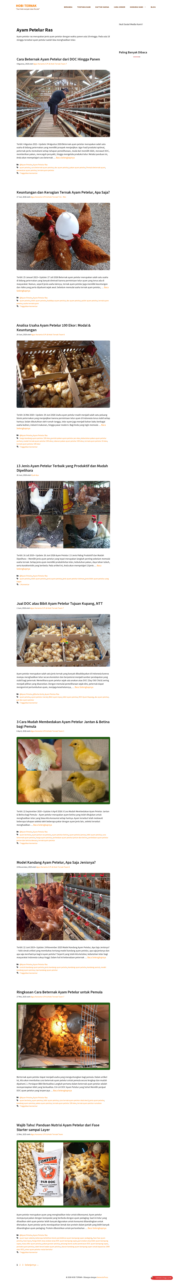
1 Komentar (24, 584)
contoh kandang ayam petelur (32, 967)
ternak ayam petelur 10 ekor (96, 441)
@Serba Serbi (38, 694)
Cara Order (119, 7)
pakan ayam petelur (77, 167)
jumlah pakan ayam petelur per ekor (65, 438)
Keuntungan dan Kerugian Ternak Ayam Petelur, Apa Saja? (63, 192)
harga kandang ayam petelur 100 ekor (35, 438)
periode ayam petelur (25, 1246)
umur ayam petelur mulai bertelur (39, 1249)
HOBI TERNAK (26, 5)
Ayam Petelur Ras (40, 164)
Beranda (68, 7)
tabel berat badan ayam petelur (48, 1246)
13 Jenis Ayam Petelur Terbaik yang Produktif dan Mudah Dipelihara (62, 468)
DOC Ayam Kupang (86, 697)
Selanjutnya (32, 1264)
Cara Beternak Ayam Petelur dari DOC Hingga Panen (58, 59)
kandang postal (93, 967)
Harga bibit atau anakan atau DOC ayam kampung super (54, 1241)
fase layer (27, 1241)
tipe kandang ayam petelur (47, 970)
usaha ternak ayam (31, 303)
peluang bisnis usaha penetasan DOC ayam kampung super (84, 1243)
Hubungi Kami (136, 7)
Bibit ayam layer (55, 697)
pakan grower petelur (51, 1243)
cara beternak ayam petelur (42, 167)
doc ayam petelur (61, 167)
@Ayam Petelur (26, 164)
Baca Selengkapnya (65, 157)
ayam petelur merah (39, 697)
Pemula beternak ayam (95, 167)
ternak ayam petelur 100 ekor (28, 444)
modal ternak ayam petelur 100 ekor (38, 441)
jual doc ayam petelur (25, 700)
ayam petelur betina (60, 834)
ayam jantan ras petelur (41, 834)
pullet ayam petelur (89, 300)
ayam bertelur (25, 834)
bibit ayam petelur (38, 300)
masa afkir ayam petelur (31, 1243)
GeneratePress (102, 1277)
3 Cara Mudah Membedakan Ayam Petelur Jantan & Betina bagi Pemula (63, 724)
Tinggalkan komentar (29, 173)
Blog (153, 7)
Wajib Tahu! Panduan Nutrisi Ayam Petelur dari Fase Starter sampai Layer (58, 1127)
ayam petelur (25, 167)
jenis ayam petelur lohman (73, 578)
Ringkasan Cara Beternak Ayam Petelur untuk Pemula (60, 992)
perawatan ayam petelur (27, 170)
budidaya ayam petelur (56, 300)
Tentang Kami (84, 7)
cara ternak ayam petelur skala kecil (74, 1100)
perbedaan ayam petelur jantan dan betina (70, 837)
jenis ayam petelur (54, 578)
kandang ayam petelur (77, 967)
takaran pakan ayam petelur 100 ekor (69, 441)
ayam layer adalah (27, 1238)
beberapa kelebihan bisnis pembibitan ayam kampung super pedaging (63, 1238)
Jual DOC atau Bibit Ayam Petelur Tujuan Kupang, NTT (60, 603)
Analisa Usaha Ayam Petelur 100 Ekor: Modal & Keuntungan (54, 327)
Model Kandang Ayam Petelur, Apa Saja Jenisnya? (56, 862)
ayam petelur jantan (77, 834)
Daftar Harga (102, 7)
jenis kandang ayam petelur (56, 967)
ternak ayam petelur (45, 170)
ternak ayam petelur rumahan (89, 1103)
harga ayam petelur (44, 837)
